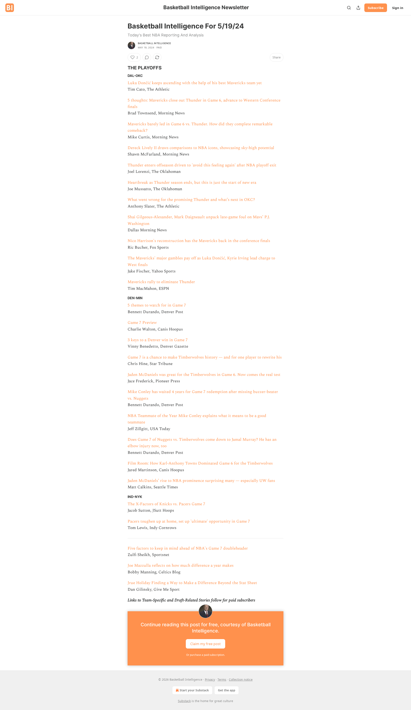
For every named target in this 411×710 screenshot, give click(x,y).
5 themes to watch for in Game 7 (157, 305)
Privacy (210, 679)
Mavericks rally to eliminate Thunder (161, 282)
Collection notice (241, 679)
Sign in (397, 8)
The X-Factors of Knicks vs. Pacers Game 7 (166, 504)
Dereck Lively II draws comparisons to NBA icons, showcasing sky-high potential (201, 148)
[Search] (349, 7)
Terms (221, 679)
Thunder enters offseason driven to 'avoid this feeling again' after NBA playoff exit (202, 165)
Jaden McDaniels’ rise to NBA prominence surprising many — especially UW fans (201, 481)
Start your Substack (194, 690)
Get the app (226, 690)
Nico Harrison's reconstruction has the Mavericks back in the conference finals (199, 241)
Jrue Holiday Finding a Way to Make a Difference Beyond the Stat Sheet (192, 583)
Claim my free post (205, 643)
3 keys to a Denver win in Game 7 (158, 340)
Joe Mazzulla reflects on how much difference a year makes (181, 565)
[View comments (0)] (147, 57)
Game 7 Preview (142, 323)
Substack (184, 701)
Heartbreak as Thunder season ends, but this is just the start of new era (192, 182)
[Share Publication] (358, 7)
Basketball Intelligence (154, 43)
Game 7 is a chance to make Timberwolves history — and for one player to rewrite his (205, 357)
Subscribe (376, 8)
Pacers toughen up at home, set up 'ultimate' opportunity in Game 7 (189, 521)
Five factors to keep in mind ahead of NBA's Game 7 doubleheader (188, 548)
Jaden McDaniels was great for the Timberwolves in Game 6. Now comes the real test (204, 375)
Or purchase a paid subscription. (205, 655)
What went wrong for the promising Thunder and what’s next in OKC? (191, 200)
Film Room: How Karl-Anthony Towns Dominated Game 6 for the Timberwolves (200, 463)
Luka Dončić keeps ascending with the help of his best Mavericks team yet (195, 83)
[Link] (121, 67)
